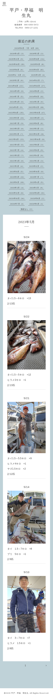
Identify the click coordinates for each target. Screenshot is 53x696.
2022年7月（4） (17, 150)
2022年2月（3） (37, 161)
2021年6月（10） (17, 182)
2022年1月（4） (17, 166)
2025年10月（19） (17, 64)
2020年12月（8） (17, 193)
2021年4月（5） (37, 182)
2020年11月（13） (37, 193)
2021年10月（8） (37, 171)
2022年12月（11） (37, 134)
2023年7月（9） (17, 123)
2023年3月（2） (37, 129)
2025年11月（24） (37, 59)
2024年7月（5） (17, 96)
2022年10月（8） (38, 139)
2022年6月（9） (36, 150)
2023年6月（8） (36, 123)
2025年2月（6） (17, 80)
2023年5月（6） (17, 129)
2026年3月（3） (37, 53)
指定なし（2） (27, 209)
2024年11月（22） (16, 86)
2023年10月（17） (38, 113)
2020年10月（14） (17, 198)
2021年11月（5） (17, 171)
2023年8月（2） (37, 118)
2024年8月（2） (37, 91)
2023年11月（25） (16, 113)
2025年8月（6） (16, 70)
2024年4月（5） (17, 102)
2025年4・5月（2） (17, 75)
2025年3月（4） (38, 75)
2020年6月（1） (36, 204)
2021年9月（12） (17, 177)
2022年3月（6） (17, 161)
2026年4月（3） (17, 53)
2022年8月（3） (37, 145)
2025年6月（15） (37, 70)
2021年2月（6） (37, 188)
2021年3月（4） (17, 188)
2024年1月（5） (16, 107)
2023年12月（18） (37, 107)
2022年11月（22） (17, 139)
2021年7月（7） (37, 177)
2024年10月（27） (37, 86)
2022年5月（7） (17, 155)
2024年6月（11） (36, 96)
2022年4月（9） (36, 155)
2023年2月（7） (16, 134)
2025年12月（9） (16, 59)
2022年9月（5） (17, 145)
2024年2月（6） (37, 102)
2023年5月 (26, 222)
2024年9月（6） (17, 91)
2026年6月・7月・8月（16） (27, 48)
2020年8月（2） (37, 198)
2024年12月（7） (37, 80)
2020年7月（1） (17, 204)
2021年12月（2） (36, 166)
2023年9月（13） (17, 118)
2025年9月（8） (37, 64)
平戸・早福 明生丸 (27, 12)
